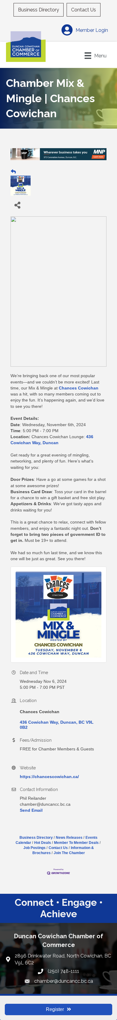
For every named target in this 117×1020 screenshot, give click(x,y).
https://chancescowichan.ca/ (49, 776)
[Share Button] (17, 205)
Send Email (31, 810)
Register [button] (55, 1009)
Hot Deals (42, 843)
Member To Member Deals (76, 843)
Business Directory (38, 10)
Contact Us (83, 10)
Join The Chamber (69, 853)
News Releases (69, 837)
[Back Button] (13, 172)
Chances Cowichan (78, 388)
